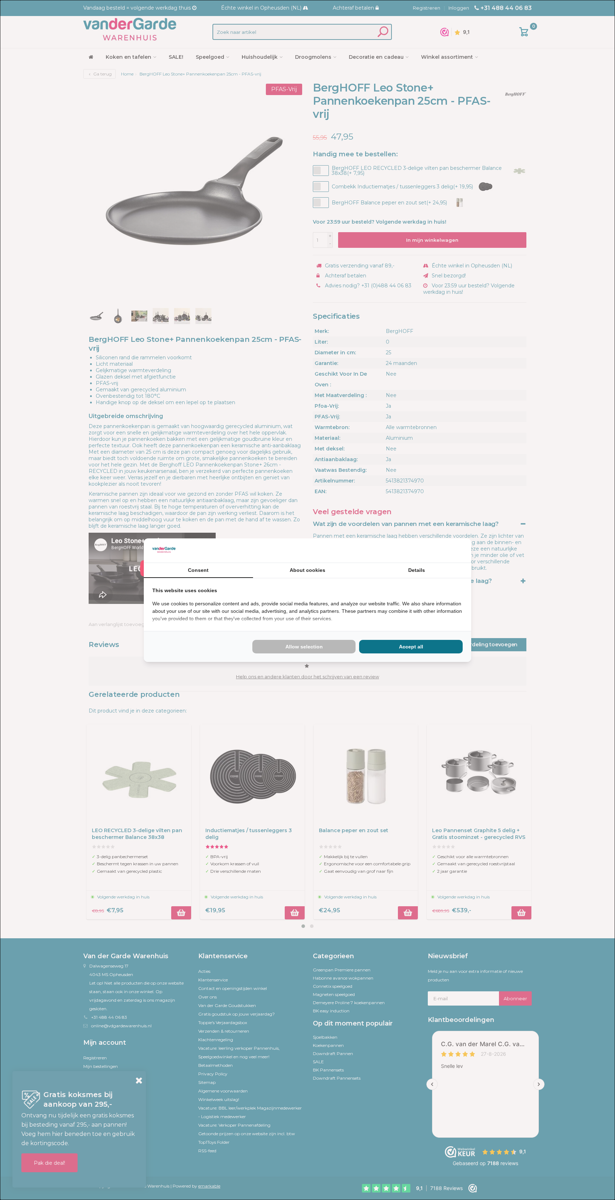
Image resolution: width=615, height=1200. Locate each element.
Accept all (411, 646)
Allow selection (304, 646)
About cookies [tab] (307, 570)
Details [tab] (416, 570)
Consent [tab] (198, 570)
